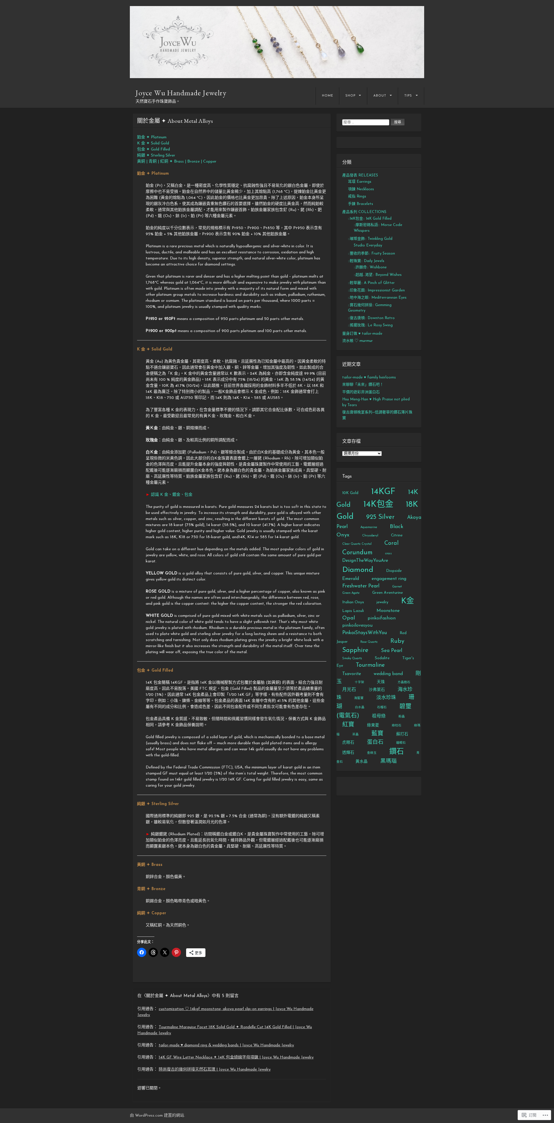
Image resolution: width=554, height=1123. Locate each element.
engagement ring (389, 578)
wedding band (388, 674)
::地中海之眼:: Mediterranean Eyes (377, 297)
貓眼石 (401, 743)
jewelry (382, 602)
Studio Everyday (368, 245)
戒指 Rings (357, 196)
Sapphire (355, 650)
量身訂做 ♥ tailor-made (362, 334)
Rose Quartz (369, 642)
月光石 (349, 689)
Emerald (350, 578)
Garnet (397, 586)
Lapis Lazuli (353, 611)
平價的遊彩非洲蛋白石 (361, 392)
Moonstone (388, 610)
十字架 (359, 682)
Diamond (357, 570)
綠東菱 (373, 725)
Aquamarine (368, 527)
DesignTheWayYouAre (365, 560)
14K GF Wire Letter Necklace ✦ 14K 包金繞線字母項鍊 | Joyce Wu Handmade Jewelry (236, 1057)
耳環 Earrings (359, 182)
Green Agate (351, 593)
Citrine (397, 535)
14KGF (383, 492)
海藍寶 (359, 698)
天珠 (381, 682)
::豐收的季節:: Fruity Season (371, 253)
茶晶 (355, 734)
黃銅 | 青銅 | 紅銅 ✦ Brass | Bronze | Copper (176, 161)
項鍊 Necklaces (361, 189)
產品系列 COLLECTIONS (364, 212)
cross (388, 553)
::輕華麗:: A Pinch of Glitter (371, 283)
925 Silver (380, 517)
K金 (407, 601)
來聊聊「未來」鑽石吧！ (362, 385)
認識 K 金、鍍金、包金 (171, 495)
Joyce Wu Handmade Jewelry (181, 93)
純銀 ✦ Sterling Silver (156, 155)
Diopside (394, 571)
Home (327, 95)
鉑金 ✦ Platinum (151, 137)
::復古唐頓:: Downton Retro (371, 318)
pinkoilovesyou (357, 625)
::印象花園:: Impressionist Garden (376, 290)
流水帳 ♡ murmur (357, 341)
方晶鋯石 (404, 682)
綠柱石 (396, 725)
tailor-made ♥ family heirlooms (369, 377)
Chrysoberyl (370, 535)
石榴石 (382, 707)
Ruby (397, 641)
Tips (408, 95)
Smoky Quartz (352, 658)
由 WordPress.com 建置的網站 (157, 1115)
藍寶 (377, 734)
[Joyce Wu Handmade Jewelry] (277, 42)
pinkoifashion (382, 618)
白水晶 (359, 707)
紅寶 (348, 725)
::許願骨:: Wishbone (370, 267)
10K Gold (350, 493)
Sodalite (382, 658)
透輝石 (348, 753)
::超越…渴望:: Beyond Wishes (378, 275)
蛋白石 (375, 742)
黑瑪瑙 (388, 761)
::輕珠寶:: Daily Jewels (366, 261)
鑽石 (396, 751)
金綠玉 (372, 753)
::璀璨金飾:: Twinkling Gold (370, 239)
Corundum (357, 552)
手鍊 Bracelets (360, 204)
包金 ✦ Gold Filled (153, 149)
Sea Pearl (391, 650)
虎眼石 (348, 743)
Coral (391, 543)
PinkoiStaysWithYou (364, 632)
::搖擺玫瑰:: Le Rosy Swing (370, 325)
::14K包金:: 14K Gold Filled (370, 219)
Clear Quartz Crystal (357, 544)
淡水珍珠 (386, 697)
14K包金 (378, 504)
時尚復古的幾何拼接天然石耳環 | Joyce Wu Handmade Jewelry (215, 1069)
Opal (348, 618)
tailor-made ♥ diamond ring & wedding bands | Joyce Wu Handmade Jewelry (226, 1045)
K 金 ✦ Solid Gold (153, 143)
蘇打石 (402, 734)
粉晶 (401, 716)
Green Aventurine (387, 593)
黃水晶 (361, 762)
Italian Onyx (353, 602)
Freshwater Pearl (360, 586)
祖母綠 (379, 716)
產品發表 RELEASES (360, 175)
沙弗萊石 (377, 690)
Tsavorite (351, 674)
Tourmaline (370, 665)
